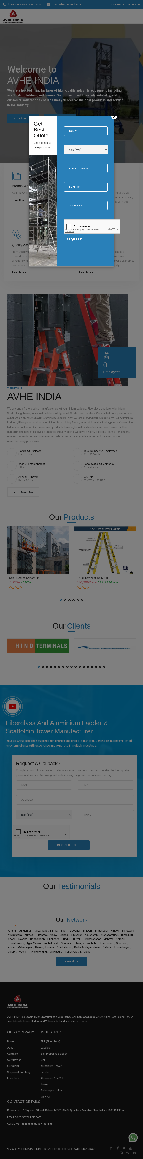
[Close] (114, 116)
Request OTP (74, 239)
